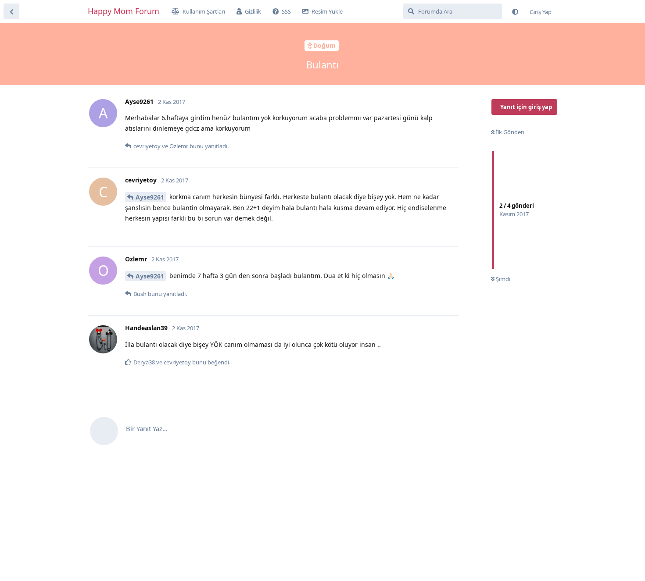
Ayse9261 (150, 197)
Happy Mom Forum (123, 11)
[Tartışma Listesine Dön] (11, 11)
